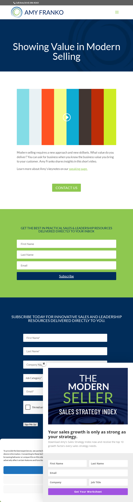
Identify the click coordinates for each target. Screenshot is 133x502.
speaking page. (78, 169)
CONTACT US (66, 188)
